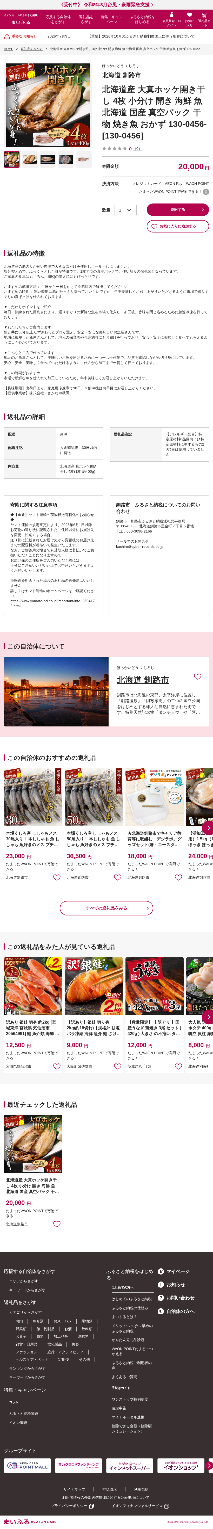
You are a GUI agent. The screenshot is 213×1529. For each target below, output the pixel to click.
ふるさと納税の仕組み (130, 1308)
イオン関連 (18, 1423)
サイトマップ (74, 1489)
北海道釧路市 (17, 877)
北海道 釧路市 (121, 74)
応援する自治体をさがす (58, 19)
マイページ (178, 1271)
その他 (84, 1359)
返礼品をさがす (86, 19)
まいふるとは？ (124, 1317)
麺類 (40, 1336)
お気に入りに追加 (198, 676)
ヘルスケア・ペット (32, 1359)
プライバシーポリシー (69, 1506)
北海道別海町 (199, 1066)
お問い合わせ (181, 1297)
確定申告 (119, 1408)
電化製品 (54, 1344)
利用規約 (141, 1489)
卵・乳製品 (45, 1329)
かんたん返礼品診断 (128, 1340)
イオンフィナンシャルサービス (137, 1506)
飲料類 (87, 1329)
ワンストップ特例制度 (130, 1399)
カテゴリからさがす (25, 1312)
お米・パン (63, 1321)
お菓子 (21, 1336)
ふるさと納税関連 (23, 1413)
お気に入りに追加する (178, 226)
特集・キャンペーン (112, 19)
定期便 (63, 1359)
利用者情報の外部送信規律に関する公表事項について (106, 1497)
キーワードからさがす (27, 1290)
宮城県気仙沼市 (18, 1066)
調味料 (83, 1336)
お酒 (68, 1329)
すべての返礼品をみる (106, 908)
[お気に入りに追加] (198, 676)
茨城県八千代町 (140, 1066)
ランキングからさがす (27, 1368)
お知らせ (176, 1284)
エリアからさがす (23, 1281)
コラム (13, 1402)
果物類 (87, 1321)
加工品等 (61, 1336)
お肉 (19, 1321)
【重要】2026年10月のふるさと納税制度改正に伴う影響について (141, 36)
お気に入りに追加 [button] (57, 877)
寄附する (178, 209)
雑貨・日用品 (26, 1344)
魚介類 (38, 1321)
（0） (137, 149)
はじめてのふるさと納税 (132, 1299)
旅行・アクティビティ (65, 1352)
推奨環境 (109, 1489)
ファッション (26, 1352)
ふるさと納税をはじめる (142, 19)
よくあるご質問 (124, 1377)
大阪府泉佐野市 (79, 1066)
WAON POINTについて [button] (206, 192)
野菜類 (21, 1329)
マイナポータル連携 (128, 1417)
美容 (75, 1344)
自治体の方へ (181, 1311)
